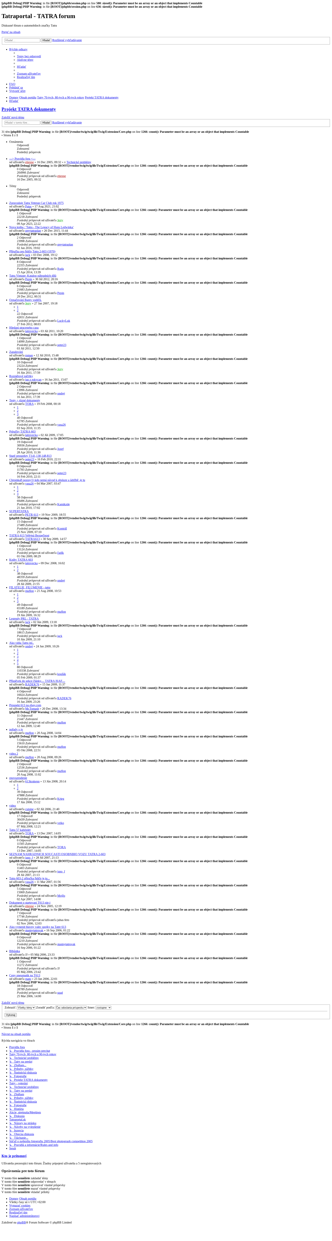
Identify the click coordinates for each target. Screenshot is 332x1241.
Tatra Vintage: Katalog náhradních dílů (32, 275)
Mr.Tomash (32, 708)
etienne (29, 162)
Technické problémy (78, 162)
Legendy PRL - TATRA (24, 618)
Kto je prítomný (14, 1156)
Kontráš (62, 528)
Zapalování (16, 351)
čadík (60, 552)
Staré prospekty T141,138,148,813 (30, 455)
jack (27, 255)
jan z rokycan (33, 379)
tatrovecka (31, 331)
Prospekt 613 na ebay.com (25, 705)
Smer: (91, 1007)
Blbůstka (14, 951)
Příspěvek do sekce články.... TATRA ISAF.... (37, 681)
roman (29, 355)
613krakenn (32, 781)
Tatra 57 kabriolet (20, 830)
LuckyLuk (63, 320)
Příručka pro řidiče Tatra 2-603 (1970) (32, 251)
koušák (61, 674)
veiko (60, 823)
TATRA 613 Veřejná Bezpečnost (29, 535)
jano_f (29, 857)
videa (12, 805)
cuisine (29, 809)
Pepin (28, 279)
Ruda (60, 268)
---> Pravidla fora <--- (22, 158)
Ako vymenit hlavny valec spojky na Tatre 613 (37, 926)
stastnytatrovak (34, 930)
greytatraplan (33, 230)
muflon (29, 591)
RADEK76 (32, 684)
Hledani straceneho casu (24, 327)
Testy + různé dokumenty (24, 400)
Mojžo (61, 895)
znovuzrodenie (18, 778)
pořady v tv (16, 729)
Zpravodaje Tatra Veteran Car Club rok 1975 (36, 203)
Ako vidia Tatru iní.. (21, 642)
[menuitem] (29, 56)
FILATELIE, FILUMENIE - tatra (29, 587)
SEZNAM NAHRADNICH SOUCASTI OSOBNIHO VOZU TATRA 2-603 (57, 854)
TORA (29, 403)
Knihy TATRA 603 (21, 559)
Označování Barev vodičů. (25, 300)
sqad (60, 992)
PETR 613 (31, 514)
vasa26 (61, 424)
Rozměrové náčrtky (21, 376)
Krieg (60, 798)
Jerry (60, 220)
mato (28, 978)
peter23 (61, 345)
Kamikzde (63, 504)
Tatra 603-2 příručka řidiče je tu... (29, 878)
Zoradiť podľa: (45, 1007)
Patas (28, 206)
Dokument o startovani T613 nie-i (29, 902)
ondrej (61, 393)
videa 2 (13, 753)
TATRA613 (32, 539)
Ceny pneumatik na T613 (24, 975)
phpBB (21, 1222)
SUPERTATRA (19, 511)
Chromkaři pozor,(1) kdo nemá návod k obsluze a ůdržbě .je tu (47, 480)
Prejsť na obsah (11, 32)
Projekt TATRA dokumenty (29, 109)
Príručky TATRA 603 (22, 431)
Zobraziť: (11, 1007)
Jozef (60, 448)
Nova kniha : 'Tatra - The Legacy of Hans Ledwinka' (41, 227)
